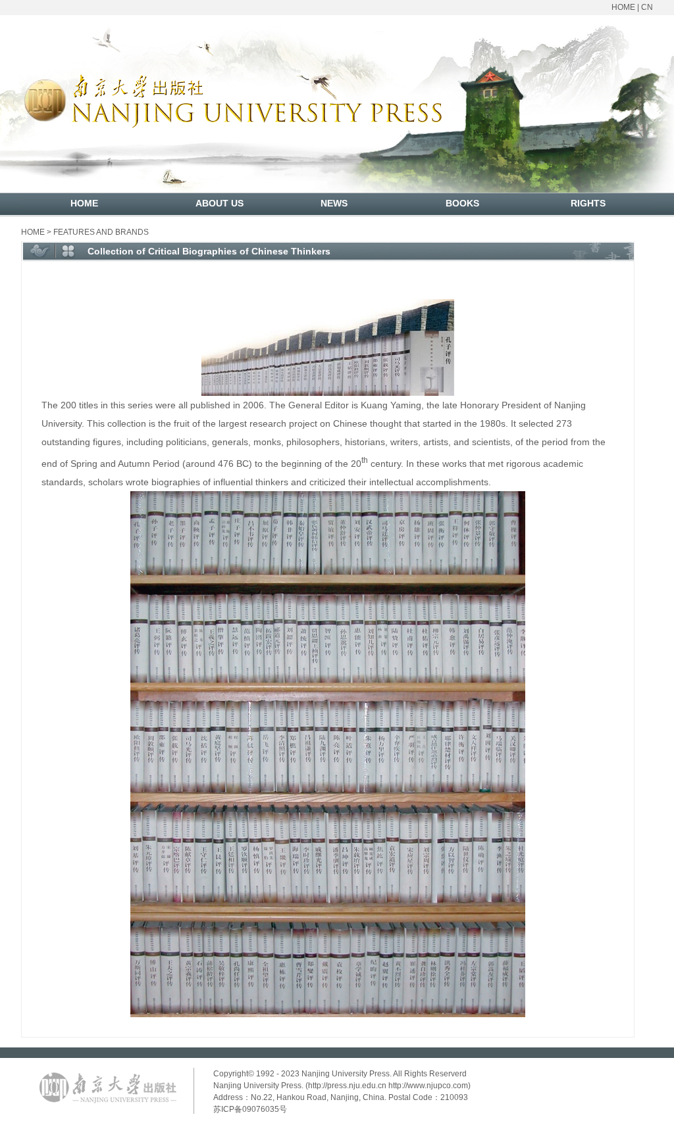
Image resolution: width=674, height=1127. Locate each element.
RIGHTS (588, 203)
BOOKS (462, 203)
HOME (623, 7)
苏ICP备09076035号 (250, 1109)
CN (647, 7)
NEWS (334, 203)
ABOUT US (219, 203)
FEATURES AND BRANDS (101, 232)
